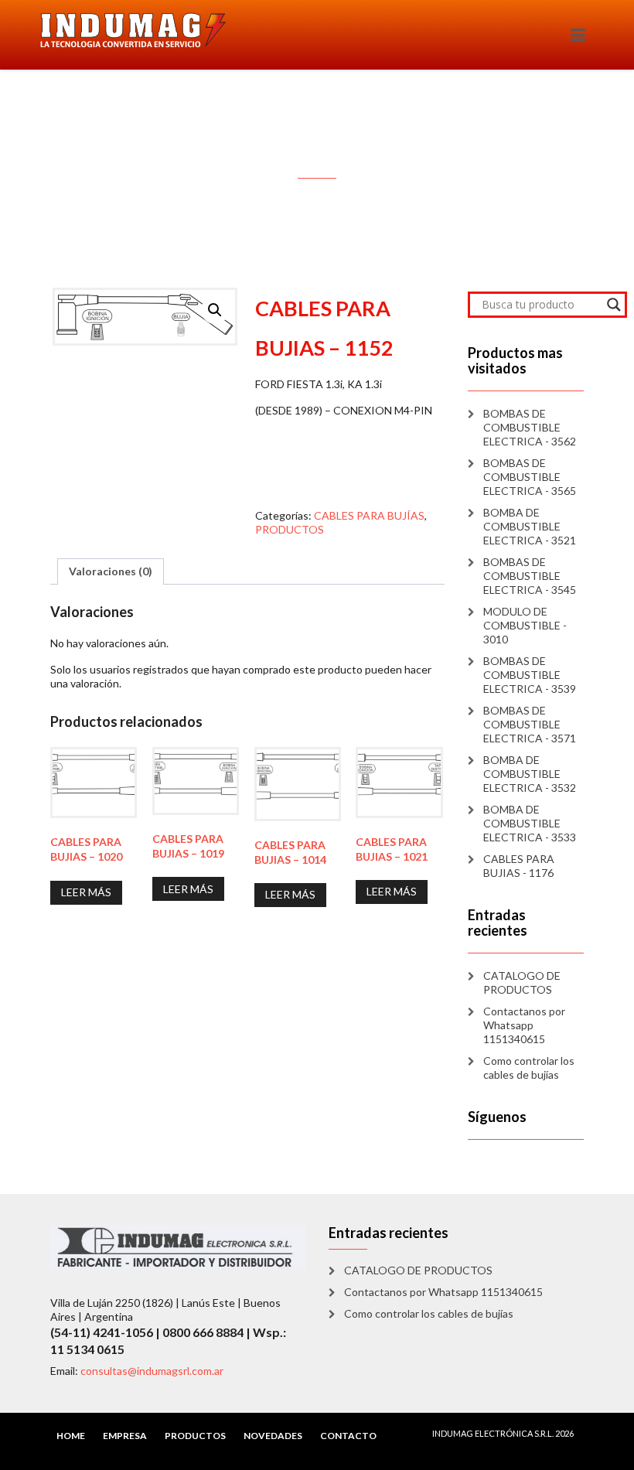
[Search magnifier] (614, 304)
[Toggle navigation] (578, 35)
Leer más (86, 892)
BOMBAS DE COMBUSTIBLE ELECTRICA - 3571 (529, 724)
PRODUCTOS (289, 529)
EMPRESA (125, 1435)
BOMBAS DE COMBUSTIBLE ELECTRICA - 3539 (529, 674)
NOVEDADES (273, 1435)
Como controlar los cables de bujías (528, 1067)
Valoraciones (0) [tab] (110, 571)
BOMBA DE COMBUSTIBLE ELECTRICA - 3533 (529, 823)
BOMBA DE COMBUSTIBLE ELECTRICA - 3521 (529, 526)
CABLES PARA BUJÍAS (369, 515)
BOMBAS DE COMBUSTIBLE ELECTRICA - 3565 (529, 476)
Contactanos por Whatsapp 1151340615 (524, 1024)
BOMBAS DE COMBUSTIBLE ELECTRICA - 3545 (529, 575)
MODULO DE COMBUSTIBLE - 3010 (525, 625)
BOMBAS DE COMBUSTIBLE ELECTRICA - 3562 (529, 427)
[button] (215, 310)
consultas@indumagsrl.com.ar (151, 1370)
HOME (70, 1435)
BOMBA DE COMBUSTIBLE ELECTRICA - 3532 (529, 773)
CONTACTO (348, 1435)
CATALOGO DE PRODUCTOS (522, 982)
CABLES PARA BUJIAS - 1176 (518, 865)
